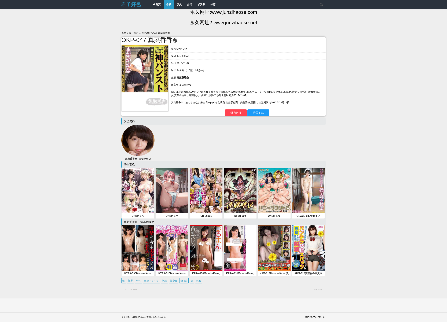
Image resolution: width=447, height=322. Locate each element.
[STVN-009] (240, 190)
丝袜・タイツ (151, 280)
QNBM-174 (172, 215)
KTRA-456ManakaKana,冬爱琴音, (206, 273)
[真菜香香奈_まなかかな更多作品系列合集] (138, 140)
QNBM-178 (138, 215)
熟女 (198, 280)
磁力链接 (235, 112)
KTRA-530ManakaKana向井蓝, (138, 273)
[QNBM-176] (274, 190)
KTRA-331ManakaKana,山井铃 (240, 273)
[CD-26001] (206, 190)
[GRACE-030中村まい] (308, 190)
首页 (158, 4)
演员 (179, 4)
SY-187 (318, 289)
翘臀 (130, 280)
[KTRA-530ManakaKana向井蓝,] (138, 248)
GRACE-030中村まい (308, 215)
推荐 (213, 4)
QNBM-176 (274, 215)
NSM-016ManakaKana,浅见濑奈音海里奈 (274, 273)
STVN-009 (240, 215)
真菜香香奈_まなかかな (138, 158)
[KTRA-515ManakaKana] (172, 248)
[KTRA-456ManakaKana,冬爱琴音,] (206, 248)
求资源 (201, 4)
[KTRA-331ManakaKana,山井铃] (240, 248)
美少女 (173, 280)
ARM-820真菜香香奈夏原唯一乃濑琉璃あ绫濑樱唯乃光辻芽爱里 (308, 273)
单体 (138, 280)
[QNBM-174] (172, 190)
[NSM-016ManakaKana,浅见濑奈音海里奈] (274, 248)
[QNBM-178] (138, 190)
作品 (168, 4)
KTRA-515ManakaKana (172, 273)
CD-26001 (206, 215)
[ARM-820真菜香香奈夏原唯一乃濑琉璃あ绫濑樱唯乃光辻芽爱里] (308, 248)
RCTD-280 (131, 289)
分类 (189, 4)
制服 (164, 280)
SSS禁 (184, 280)
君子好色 (131, 4)
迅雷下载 (258, 112)
